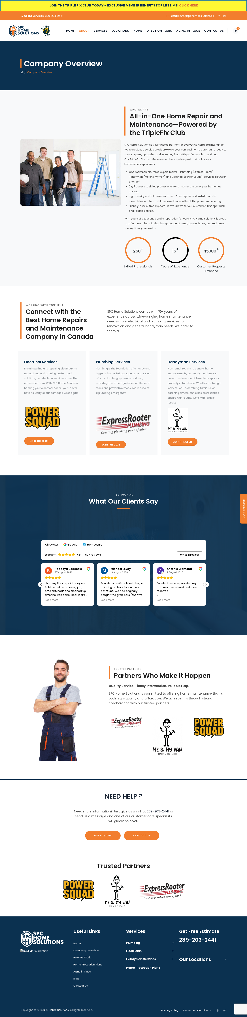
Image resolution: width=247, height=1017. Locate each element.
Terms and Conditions (197, 1010)
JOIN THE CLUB (39, 441)
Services (100, 31)
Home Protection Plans (152, 31)
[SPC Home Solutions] (24, 30)
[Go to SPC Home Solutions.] (21, 72)
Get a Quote (103, 835)
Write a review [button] (189, 555)
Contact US (141, 835)
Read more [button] (51, 600)
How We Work (82, 957)
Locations (120, 31)
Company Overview (86, 950)
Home (70, 31)
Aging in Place (188, 31)
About (84, 31)
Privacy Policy (169, 1010)
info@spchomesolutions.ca (197, 16)
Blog (76, 978)
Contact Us (214, 31)
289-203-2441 (43, 16)
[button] (71, 544)
